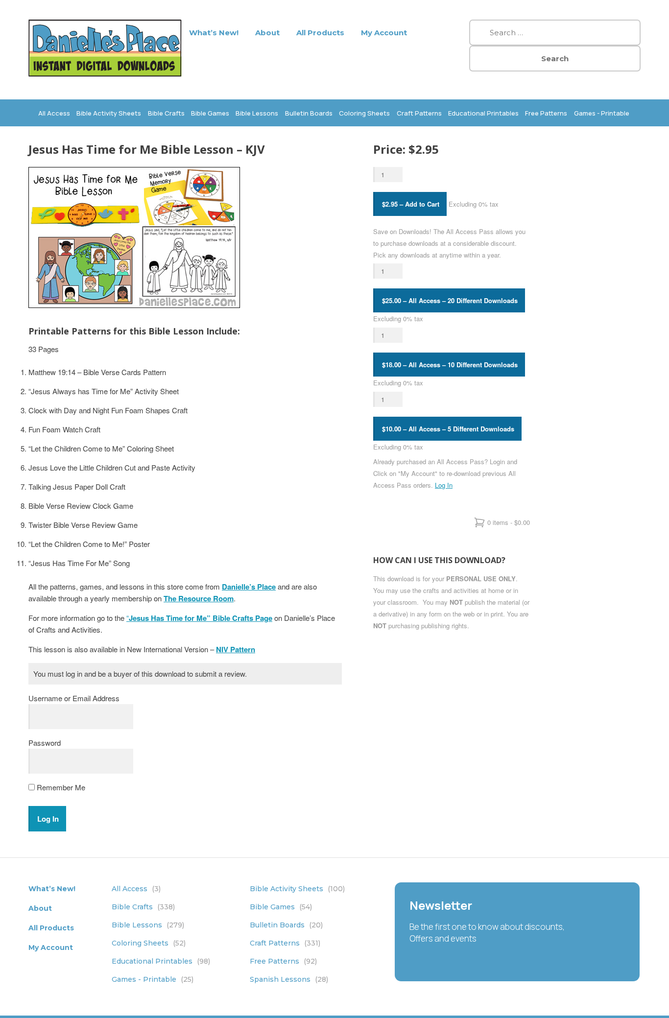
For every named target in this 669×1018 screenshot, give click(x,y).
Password (44, 742)
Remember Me (60, 787)
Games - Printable (601, 113)
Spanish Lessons (289, 979)
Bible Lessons (257, 113)
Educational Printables (483, 113)
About (267, 32)
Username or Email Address (73, 698)
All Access (54, 113)
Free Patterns (546, 113)
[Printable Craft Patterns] (105, 74)
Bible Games (210, 113)
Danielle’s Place (249, 586)
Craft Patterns (419, 113)
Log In (444, 485)
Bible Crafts (166, 113)
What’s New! (214, 32)
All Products (320, 32)
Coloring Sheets (364, 113)
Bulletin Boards (309, 113)
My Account (384, 32)
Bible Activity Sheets (108, 113)
